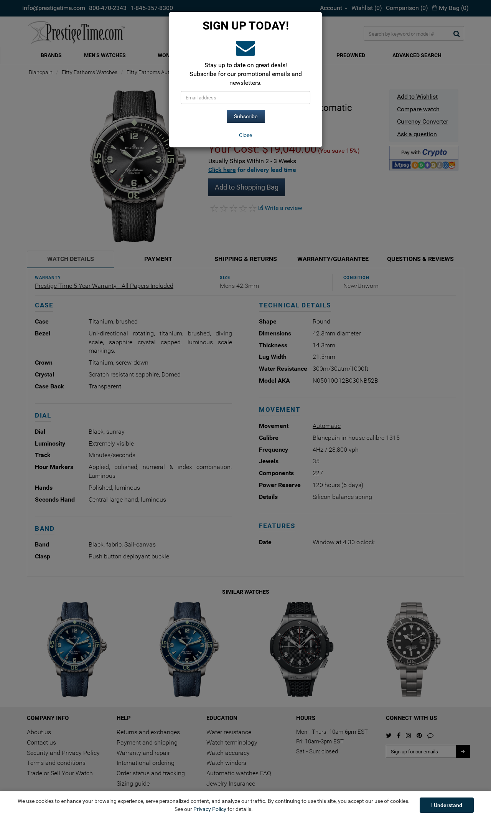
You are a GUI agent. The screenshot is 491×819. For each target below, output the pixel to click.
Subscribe (246, 116)
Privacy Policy (209, 809)
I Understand (446, 805)
